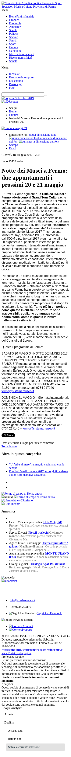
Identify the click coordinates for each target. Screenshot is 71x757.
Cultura (13, 114)
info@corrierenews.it (22, 600)
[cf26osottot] (10, 101)
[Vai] (45, 95)
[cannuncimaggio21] (14, 128)
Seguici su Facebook (49, 613)
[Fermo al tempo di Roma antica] (22, 493)
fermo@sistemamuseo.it (18, 391)
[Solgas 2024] (18, 98)
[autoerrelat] (9, 580)
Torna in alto (9, 446)
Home (12, 111)
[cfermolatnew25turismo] (17, 500)
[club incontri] (11, 503)
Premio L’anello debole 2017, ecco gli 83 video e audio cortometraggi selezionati (38, 473)
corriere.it (12, 649)
